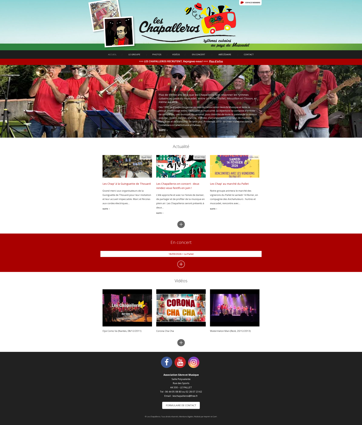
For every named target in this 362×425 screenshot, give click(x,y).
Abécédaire (224, 54)
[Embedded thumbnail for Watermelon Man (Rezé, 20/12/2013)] (234, 307)
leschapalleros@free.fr (185, 395)
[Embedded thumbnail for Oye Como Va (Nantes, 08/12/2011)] (127, 307)
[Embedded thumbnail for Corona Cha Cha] (181, 307)
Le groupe (134, 54)
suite (105, 209)
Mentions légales (186, 416)
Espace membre (252, 2)
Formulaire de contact (181, 405)
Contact (249, 54)
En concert (198, 54)
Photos (156, 54)
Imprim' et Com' (210, 416)
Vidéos (176, 54)
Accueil (112, 54)
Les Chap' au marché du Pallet (229, 184)
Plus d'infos (216, 61)
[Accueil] (194, 25)
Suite (162, 130)
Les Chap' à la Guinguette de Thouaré (127, 184)
